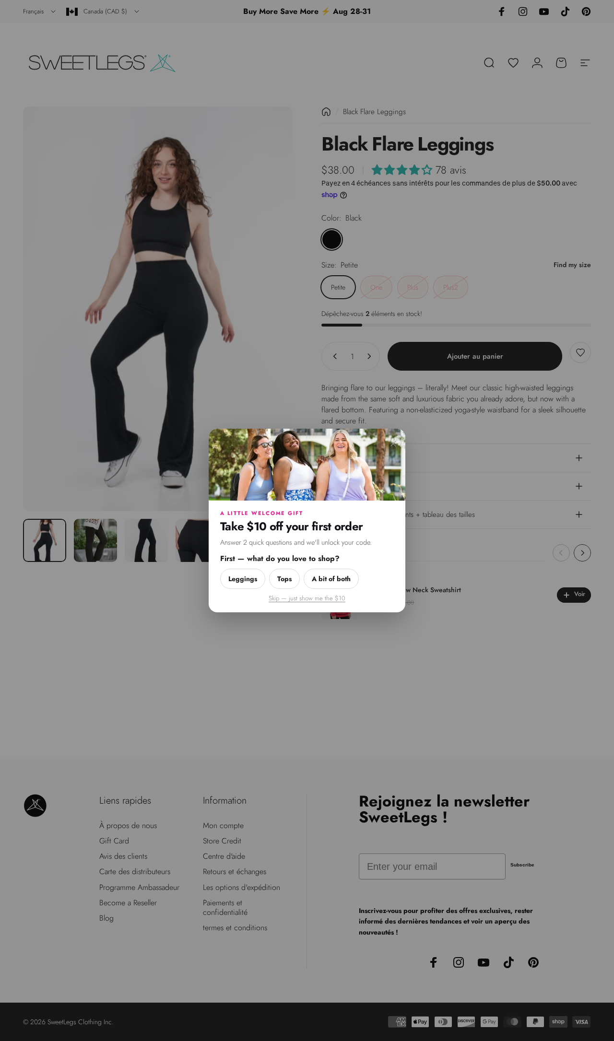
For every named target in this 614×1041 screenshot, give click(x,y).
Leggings (242, 579)
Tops (284, 579)
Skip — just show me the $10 (307, 598)
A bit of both (331, 579)
